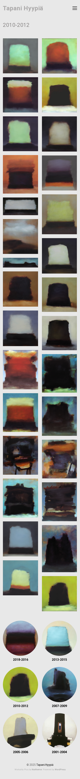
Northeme (37, 769)
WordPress (60, 769)
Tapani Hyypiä (23, 8)
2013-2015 (59, 659)
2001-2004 (59, 752)
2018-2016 (20, 659)
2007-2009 (59, 706)
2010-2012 (20, 706)
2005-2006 (20, 752)
